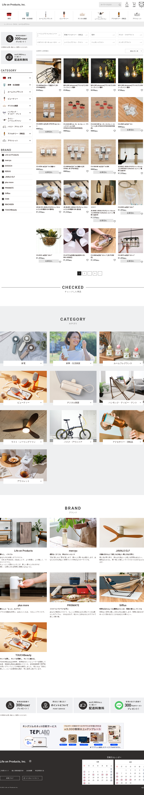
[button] (100, 273)
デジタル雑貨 (82, 18)
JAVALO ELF (10, 177)
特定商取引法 (39, 770)
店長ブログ (10, 778)
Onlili (7, 199)
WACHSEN (9, 204)
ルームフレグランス (45, 18)
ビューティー (64, 18)
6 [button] (94, 273)
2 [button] (84, 273)
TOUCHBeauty (11, 210)
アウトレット (13, 140)
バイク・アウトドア (15, 127)
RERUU (8, 171)
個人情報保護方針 (18, 770)
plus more (9, 182)
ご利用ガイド (4, 770)
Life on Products (12, 155)
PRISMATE (9, 188)
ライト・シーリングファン (100, 18)
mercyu (8, 160)
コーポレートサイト (32, 778)
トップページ (8, 24)
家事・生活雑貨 (27, 18)
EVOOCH (8, 166)
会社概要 (29, 770)
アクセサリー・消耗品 (118, 18)
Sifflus (7, 193)
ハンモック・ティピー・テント (14, 113)
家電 (9, 18)
